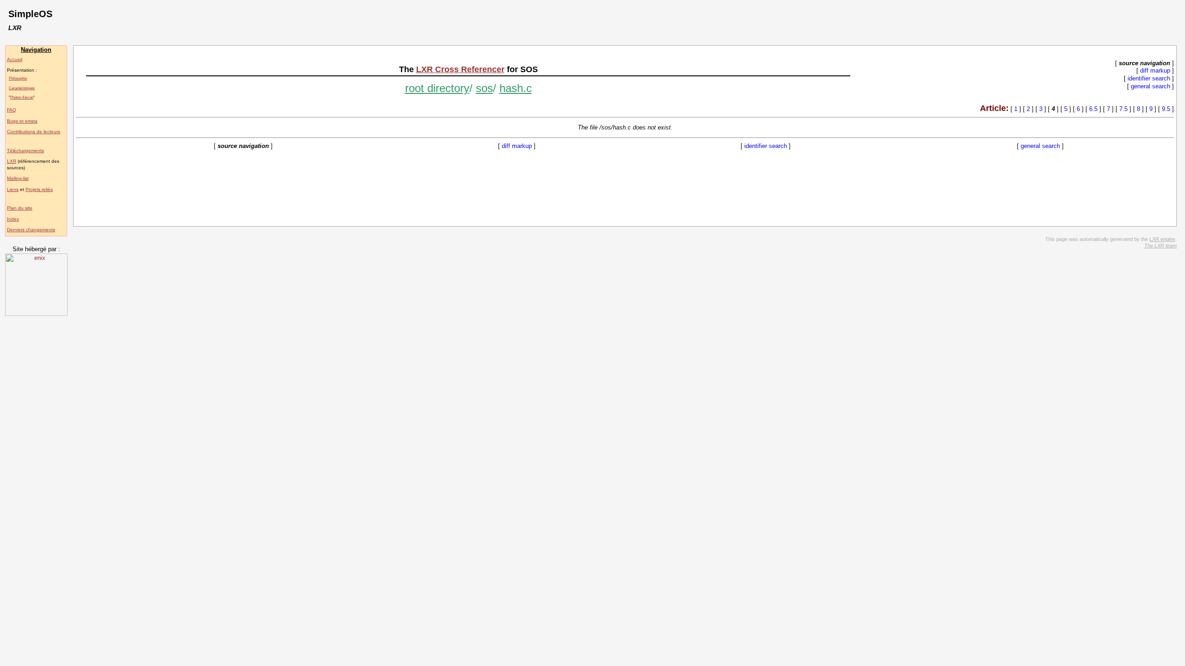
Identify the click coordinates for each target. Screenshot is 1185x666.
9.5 (1166, 108)
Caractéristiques (22, 88)
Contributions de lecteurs (33, 131)
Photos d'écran (21, 97)
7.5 (1123, 108)
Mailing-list (18, 178)
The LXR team (1160, 245)
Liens (13, 189)
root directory (437, 88)
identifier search (1149, 78)
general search (1150, 86)
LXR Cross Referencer (460, 69)
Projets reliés (39, 189)
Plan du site (19, 207)
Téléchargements (25, 150)
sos (484, 88)
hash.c (515, 88)
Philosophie (18, 78)
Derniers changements (31, 229)
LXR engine (1162, 239)
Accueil (14, 59)
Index (13, 219)
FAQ (11, 109)
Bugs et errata (22, 120)
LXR (11, 161)
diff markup (1155, 70)
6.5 (1093, 108)
